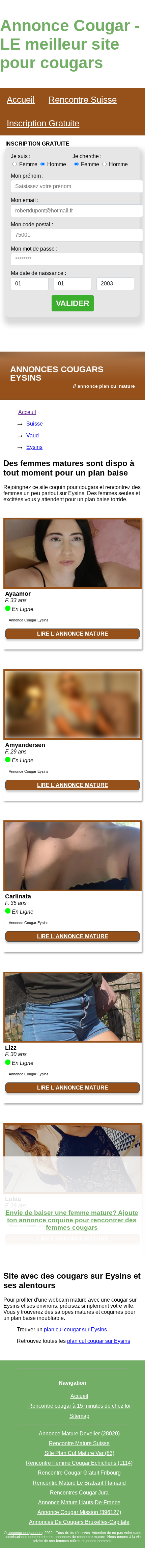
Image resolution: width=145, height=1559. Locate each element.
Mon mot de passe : (34, 249)
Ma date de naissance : (38, 273)
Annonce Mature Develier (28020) (79, 1433)
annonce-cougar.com (25, 1533)
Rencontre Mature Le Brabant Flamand (79, 1483)
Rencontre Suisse (83, 99)
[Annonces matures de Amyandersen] (72, 736)
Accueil (21, 99)
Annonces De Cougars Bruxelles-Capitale (79, 1522)
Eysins (34, 447)
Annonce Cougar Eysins (29, 620)
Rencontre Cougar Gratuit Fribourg (79, 1473)
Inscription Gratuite (43, 123)
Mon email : (24, 200)
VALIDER (72, 303)
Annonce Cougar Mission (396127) (79, 1512)
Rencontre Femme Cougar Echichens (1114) (79, 1463)
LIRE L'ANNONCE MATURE (72, 634)
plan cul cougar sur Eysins (75, 1329)
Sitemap (79, 1416)
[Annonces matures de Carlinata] (72, 888)
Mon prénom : (27, 176)
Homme (56, 164)
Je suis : (20, 156)
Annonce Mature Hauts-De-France (79, 1502)
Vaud (32, 435)
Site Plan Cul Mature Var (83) (79, 1453)
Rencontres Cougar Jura (79, 1493)
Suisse (34, 424)
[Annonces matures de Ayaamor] (72, 585)
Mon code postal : (32, 224)
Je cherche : (87, 156)
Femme (28, 164)
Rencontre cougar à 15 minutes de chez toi (79, 1406)
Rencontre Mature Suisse (79, 1443)
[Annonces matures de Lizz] (72, 1039)
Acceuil (27, 412)
